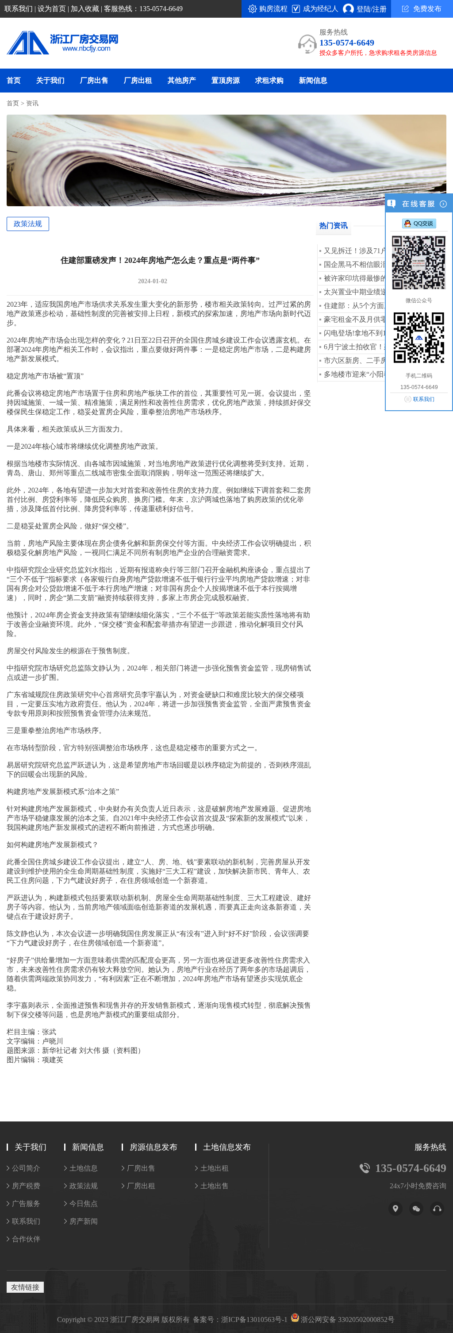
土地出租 (214, 1168)
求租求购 (269, 80)
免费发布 (427, 8)
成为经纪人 (320, 8)
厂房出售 (94, 80)
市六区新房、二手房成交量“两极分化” (383, 360)
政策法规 (28, 223)
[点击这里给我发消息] (419, 223)
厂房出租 (138, 80)
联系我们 (18, 8)
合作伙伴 (26, 1239)
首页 (14, 80)
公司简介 (26, 1168)
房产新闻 (83, 1221)
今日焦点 (83, 1203)
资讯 (32, 103)
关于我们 (50, 80)
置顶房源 (225, 80)
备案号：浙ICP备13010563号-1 (240, 1320)
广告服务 (26, 1203)
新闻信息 (313, 80)
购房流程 (273, 8)
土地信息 (83, 1168)
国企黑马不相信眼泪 (356, 264)
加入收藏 (85, 8)
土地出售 (214, 1186)
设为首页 (52, 8)
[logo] (56, 43)
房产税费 (26, 1186)
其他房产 (182, 80)
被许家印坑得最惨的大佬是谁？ (373, 278)
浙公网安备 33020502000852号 (348, 1320)
